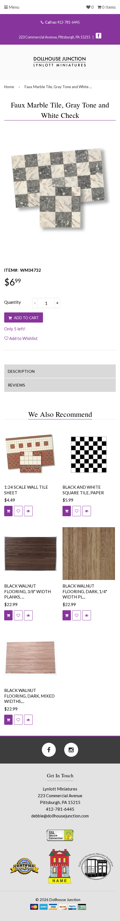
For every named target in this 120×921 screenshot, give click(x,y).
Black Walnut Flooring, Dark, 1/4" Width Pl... (85, 591)
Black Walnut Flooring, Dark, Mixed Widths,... (29, 696)
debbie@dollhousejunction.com (60, 815)
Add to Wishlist (23, 338)
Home (9, 86)
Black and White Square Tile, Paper (83, 490)
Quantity (12, 302)
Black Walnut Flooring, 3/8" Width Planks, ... (27, 591)
